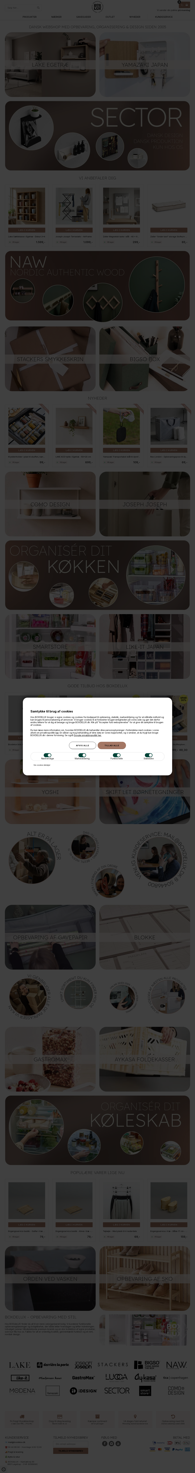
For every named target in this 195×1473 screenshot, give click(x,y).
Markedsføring (82, 758)
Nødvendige (47, 758)
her (57, 732)
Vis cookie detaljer (42, 765)
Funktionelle (117, 758)
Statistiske (149, 758)
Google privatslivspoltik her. (87, 735)
